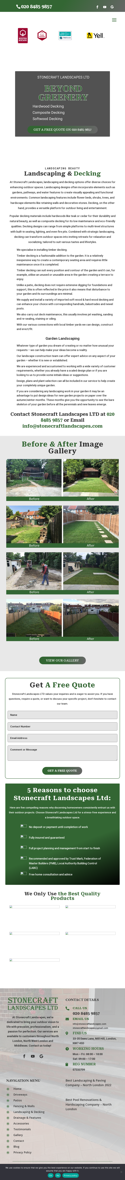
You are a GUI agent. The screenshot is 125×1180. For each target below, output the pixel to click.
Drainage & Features (27, 1117)
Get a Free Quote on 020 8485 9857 (63, 129)
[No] (121, 1171)
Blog (16, 1146)
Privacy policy (70, 1175)
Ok (50, 1175)
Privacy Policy (22, 1152)
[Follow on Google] (112, 7)
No (58, 1175)
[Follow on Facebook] (97, 7)
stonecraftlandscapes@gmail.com (90, 1028)
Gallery (18, 1135)
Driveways (20, 1094)
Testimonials (22, 1129)
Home (17, 1089)
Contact (18, 1141)
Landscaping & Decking (29, 1112)
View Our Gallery (62, 660)
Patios (17, 1100)
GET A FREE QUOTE (62, 770)
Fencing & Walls (24, 1106)
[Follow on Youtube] (105, 7)
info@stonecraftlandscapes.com (62, 426)
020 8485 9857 (86, 1013)
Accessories (21, 1123)
